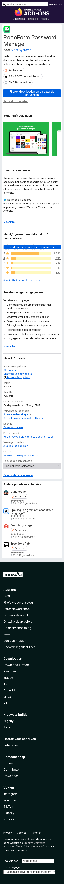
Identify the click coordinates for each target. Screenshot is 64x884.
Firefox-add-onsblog (18, 602)
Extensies (19, 18)
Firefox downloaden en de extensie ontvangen (32, 93)
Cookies (21, 832)
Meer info (9, 221)
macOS (8, 677)
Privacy (7, 832)
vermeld (24, 839)
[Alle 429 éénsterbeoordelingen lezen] (31, 272)
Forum (7, 634)
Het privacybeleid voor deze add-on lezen (28, 436)
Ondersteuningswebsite (17, 373)
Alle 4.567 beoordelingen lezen (21, 280)
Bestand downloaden (15, 101)
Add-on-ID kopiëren (18, 377)
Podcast (9, 819)
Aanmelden (55, 4)
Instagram (10, 794)
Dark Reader (19, 491)
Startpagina (10, 370)
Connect (9, 763)
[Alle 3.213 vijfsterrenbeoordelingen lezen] (31, 253)
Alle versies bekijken (15, 445)
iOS (5, 684)
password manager (14, 455)
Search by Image (21, 525)
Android (9, 690)
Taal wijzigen (10, 860)
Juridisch (36, 832)
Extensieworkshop (16, 609)
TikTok (8, 806)
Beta (6, 727)
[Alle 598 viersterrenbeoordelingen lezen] (31, 258)
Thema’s (32, 18)
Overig (39, 418)
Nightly (8, 721)
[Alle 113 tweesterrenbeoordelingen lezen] (31, 268)
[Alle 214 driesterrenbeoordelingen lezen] (31, 263)
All (5, 703)
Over (6, 596)
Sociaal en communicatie (18, 418)
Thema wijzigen (12, 867)
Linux (7, 697)
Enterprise (10, 745)
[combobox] (25, 4)
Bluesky (9, 813)
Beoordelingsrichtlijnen (19, 647)
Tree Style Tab (20, 543)
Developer (10, 776)
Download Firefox (16, 665)
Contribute (11, 769)
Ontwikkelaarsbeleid (17, 621)
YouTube (9, 800)
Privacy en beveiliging (16, 414)
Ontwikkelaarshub (16, 615)
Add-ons (10, 590)
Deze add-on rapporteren (18, 475)
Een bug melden (14, 640)
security (33, 455)
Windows (10, 671)
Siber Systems (21, 50)
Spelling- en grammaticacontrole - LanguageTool (33, 511)
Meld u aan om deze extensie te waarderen (32, 247)
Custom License (13, 427)
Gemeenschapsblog (17, 628)
